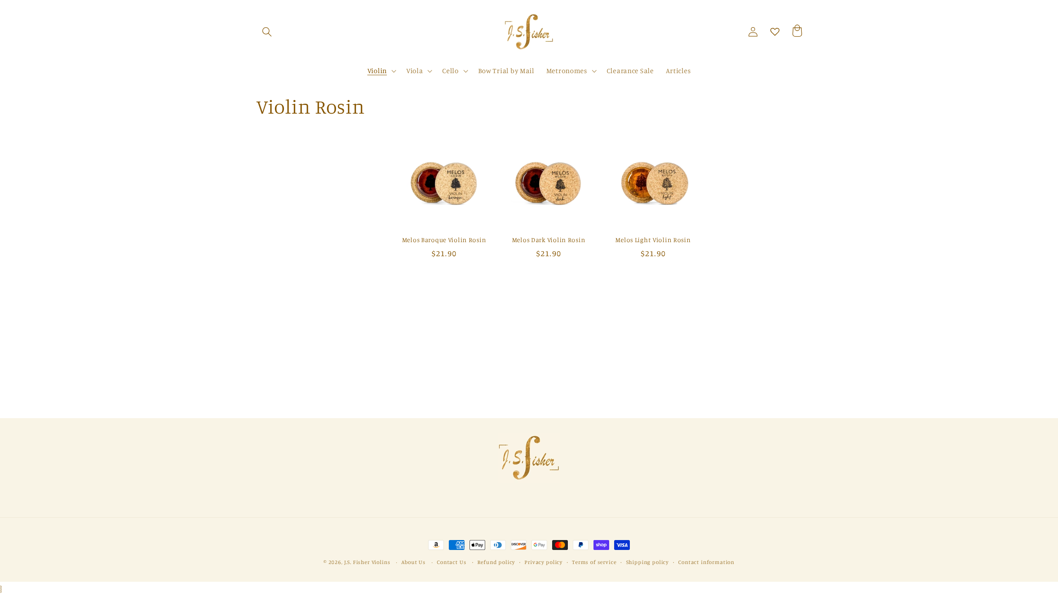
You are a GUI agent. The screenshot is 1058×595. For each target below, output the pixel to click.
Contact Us (451, 562)
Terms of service (594, 562)
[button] (267, 32)
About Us (413, 562)
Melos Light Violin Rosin (653, 240)
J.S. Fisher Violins (367, 562)
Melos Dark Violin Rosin (549, 240)
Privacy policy (543, 562)
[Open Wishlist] (775, 32)
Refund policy (496, 562)
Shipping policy (647, 562)
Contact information (706, 562)
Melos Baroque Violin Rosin (444, 240)
